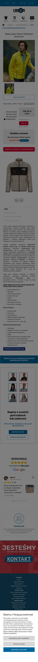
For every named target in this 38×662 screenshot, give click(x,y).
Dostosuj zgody (19, 644)
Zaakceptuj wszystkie (19, 650)
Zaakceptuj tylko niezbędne (19, 638)
